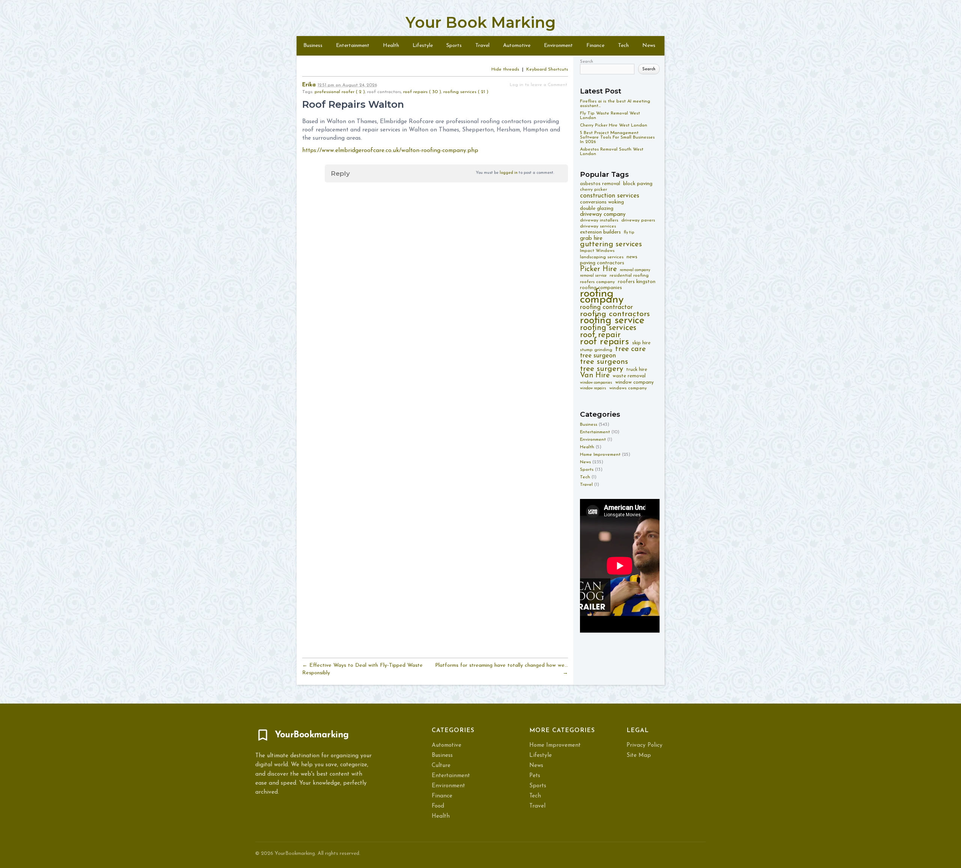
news (632, 257)
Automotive (516, 45)
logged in (509, 173)
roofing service (612, 321)
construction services (609, 196)
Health (391, 45)
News (648, 45)
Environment (558, 45)
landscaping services (602, 257)
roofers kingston (636, 281)
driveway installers (599, 220)
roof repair (600, 335)
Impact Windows (597, 251)
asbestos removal (600, 183)
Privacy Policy (645, 745)
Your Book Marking (480, 22)
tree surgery (601, 369)
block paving (637, 184)
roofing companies (601, 287)
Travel (482, 45)
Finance (595, 45)
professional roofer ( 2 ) (340, 92)
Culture (441, 766)
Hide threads (505, 69)
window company (634, 382)
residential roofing (629, 275)
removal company (635, 270)
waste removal (629, 376)
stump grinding (596, 350)
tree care (630, 349)
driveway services (598, 226)
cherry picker (593, 189)
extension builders (600, 232)
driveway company (602, 214)
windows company (628, 388)
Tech (623, 45)
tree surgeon (598, 356)
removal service (593, 276)
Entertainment (352, 45)
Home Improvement (600, 454)
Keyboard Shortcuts (547, 69)
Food (438, 806)
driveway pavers (638, 220)
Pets (534, 776)
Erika (309, 85)
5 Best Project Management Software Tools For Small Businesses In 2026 (617, 137)
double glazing (596, 208)
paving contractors (602, 263)
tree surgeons (604, 362)
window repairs (593, 388)
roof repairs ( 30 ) (422, 92)
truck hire (636, 369)
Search (586, 62)
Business (312, 45)
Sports (454, 45)
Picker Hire (598, 269)
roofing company (602, 297)
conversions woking (602, 202)
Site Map (639, 755)
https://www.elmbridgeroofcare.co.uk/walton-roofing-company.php (390, 151)
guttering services (611, 244)
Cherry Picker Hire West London (613, 125)
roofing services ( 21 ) (465, 92)
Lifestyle (423, 45)
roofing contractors (615, 314)
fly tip (629, 233)
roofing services (608, 328)
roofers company (597, 282)
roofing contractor (606, 307)
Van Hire (595, 375)
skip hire (641, 343)
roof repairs (604, 342)
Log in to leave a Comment (538, 85)
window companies (596, 383)
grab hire (591, 238)
